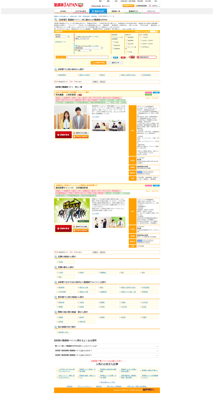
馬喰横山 (103, 272)
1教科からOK (83, 292)
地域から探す (80, 11)
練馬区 (102, 302)
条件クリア (115, 63)
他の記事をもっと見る (108, 382)
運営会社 (99, 386)
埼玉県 (123, 317)
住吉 (60, 277)
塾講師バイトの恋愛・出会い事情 (108, 376)
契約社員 (117, 45)
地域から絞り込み (82, 36)
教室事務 (117, 48)
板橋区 (61, 307)
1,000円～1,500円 (147, 40)
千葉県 (144, 317)
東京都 (61, 321)
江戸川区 (145, 302)
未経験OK (103, 292)
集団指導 (130, 40)
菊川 (143, 272)
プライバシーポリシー (84, 386)
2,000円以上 (145, 47)
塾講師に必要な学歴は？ (150, 370)
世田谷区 (61, 302)
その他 (130, 52)
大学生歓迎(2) (146, 75)
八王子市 (124, 307)
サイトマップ (106, 6)
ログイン (154, 5)
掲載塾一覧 (116, 11)
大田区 (81, 302)
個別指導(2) (62, 75)
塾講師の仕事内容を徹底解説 (108, 370)
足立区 (144, 307)
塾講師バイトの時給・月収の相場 (87, 370)
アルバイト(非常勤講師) (117, 38)
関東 (80, 16)
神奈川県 (82, 321)
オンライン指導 (130, 47)
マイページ (151, 11)
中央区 (61, 262)
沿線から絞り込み (82, 46)
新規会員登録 (141, 5)
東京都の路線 (86, 16)
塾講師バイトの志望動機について (150, 376)
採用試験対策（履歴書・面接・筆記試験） (129, 376)
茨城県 (61, 317)
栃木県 (81, 317)
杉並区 (81, 307)
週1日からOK (83, 287)
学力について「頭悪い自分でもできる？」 (67, 376)
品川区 (102, 307)
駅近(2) (102, 75)
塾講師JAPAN (63, 11)
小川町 (61, 272)
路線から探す (73, 16)
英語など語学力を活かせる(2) (130, 75)
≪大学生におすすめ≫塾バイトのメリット (67, 370)
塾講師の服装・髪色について (87, 376)
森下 (122, 272)
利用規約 (70, 386)
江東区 (123, 302)
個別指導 (130, 37)
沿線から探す (98, 11)
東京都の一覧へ (64, 332)
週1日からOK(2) (84, 75)
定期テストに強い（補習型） (130, 292)
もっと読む (95, 116)
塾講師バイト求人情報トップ (61, 16)
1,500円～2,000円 (147, 43)
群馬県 (102, 317)
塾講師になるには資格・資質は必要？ (129, 370)
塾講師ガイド (133, 11)
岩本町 (81, 272)
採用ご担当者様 (96, 6)
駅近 (101, 287)
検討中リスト (128, 5)
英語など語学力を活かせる (130, 287)
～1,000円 (145, 37)
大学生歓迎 (145, 287)
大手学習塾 (62, 292)
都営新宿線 (94, 16)
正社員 (116, 42)
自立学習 (130, 43)
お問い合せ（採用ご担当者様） (137, 386)
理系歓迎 (145, 292)
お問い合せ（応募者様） (114, 386)
